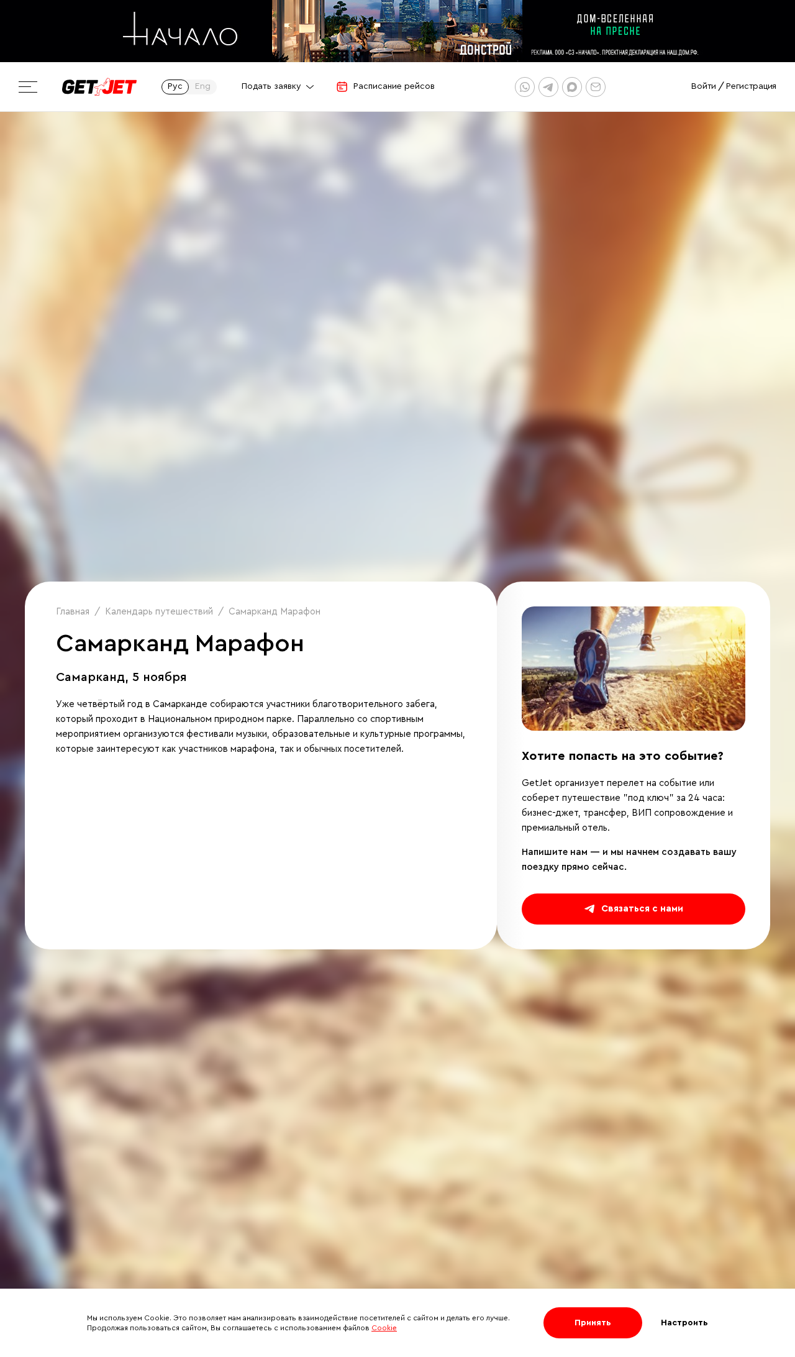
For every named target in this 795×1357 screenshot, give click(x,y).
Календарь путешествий (159, 611)
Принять (593, 1322)
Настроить (684, 1322)
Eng (203, 86)
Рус (175, 86)
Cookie (384, 1328)
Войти (703, 86)
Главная (72, 611)
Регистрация (751, 86)
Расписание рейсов (394, 86)
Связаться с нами (642, 908)
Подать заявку (271, 86)
